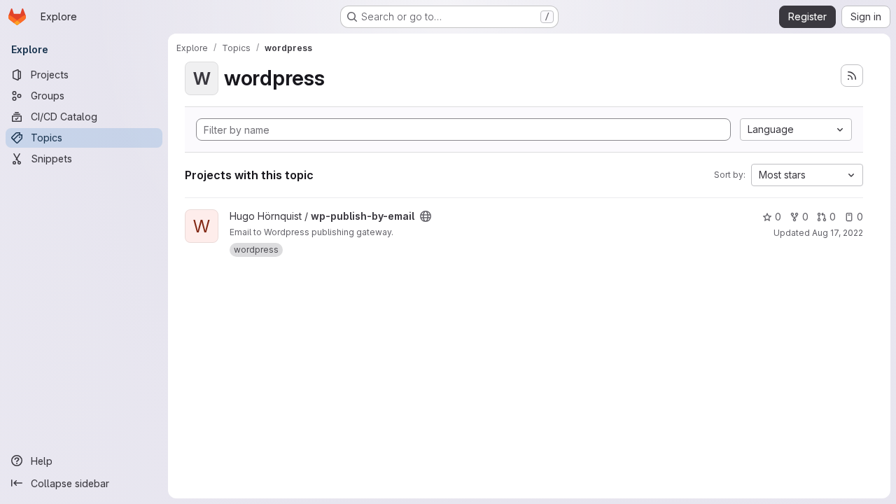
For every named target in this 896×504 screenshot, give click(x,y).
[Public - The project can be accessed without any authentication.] (425, 216)
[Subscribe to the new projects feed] (852, 75)
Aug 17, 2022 (837, 232)
